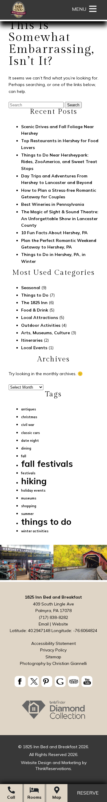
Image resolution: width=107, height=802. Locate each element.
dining (26, 448)
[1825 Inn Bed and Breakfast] (18, 18)
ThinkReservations (53, 768)
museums (28, 498)
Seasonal (30, 287)
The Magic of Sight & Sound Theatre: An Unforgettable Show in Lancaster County (59, 218)
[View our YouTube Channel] (86, 681)
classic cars (30, 433)
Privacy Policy (53, 650)
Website (60, 624)
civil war (27, 425)
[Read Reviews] (73, 681)
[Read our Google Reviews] (60, 681)
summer (27, 514)
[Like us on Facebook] (20, 681)
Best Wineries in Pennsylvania (52, 204)
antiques (28, 409)
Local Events (34, 347)
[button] (79, 9)
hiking (34, 481)
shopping (28, 506)
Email (44, 624)
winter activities (34, 531)
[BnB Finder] (53, 718)
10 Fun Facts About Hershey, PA (54, 232)
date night (30, 440)
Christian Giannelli (69, 663)
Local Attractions (39, 317)
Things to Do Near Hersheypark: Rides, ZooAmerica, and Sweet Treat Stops (59, 161)
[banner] (53, 682)
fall (23, 456)
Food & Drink (34, 310)
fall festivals (47, 463)
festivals (28, 473)
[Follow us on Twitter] (33, 681)
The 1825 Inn (34, 302)
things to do (46, 521)
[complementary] (53, 563)
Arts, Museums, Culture (45, 332)
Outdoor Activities (40, 325)
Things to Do (34, 295)
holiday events (33, 490)
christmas (29, 417)
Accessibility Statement (53, 643)
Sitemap (53, 657)
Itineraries (32, 340)
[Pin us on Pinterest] (46, 681)
